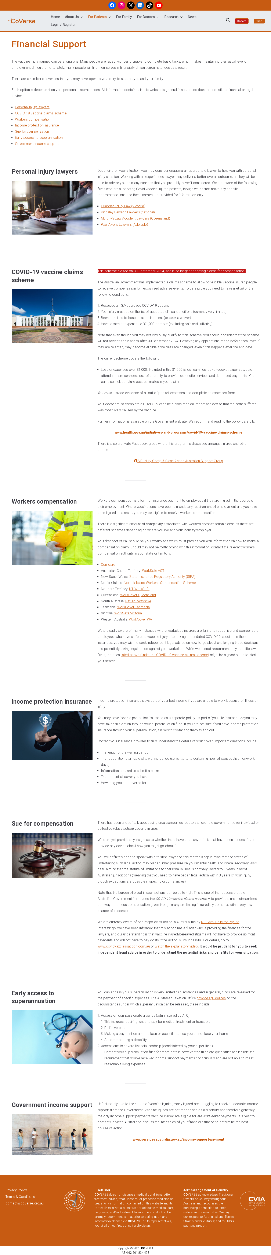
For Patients (97, 17)
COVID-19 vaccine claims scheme (41, 113)
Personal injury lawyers (32, 107)
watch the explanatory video (176, 946)
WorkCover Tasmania (133, 607)
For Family (124, 17)
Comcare (108, 565)
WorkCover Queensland (138, 595)
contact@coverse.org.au (25, 1203)
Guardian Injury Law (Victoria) (123, 206)
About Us (72, 17)
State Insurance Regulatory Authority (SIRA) (162, 577)
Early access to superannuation (39, 138)
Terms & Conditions (20, 1197)
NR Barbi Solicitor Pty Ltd (220, 922)
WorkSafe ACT (153, 571)
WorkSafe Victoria (128, 613)
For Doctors (146, 17)
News (192, 17)
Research (171, 17)
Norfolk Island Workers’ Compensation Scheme (160, 583)
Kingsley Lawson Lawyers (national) (128, 212)
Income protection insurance (37, 125)
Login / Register (63, 25)
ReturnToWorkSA (138, 601)
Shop (259, 21)
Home (55, 17)
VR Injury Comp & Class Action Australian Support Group (180, 461)
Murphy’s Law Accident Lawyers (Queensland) (135, 218)
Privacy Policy (16, 1190)
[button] (81, 17)
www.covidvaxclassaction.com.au (124, 946)
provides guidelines (211, 998)
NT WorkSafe (139, 589)
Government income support (37, 144)
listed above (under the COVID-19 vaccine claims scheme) (165, 655)
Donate (241, 21)
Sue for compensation (32, 131)
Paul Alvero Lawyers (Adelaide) (124, 224)
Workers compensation (33, 119)
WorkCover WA (140, 619)
